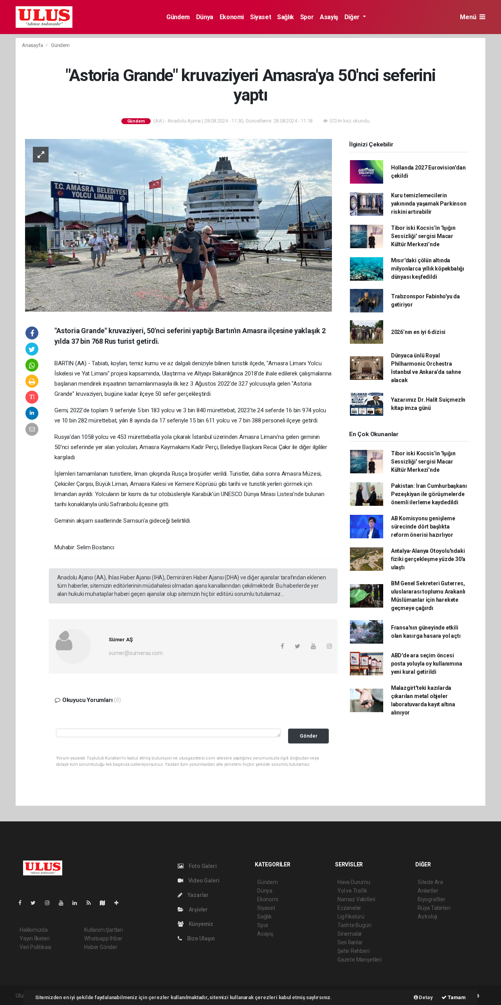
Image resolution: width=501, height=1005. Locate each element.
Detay (425, 997)
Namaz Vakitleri (356, 899)
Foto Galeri (202, 866)
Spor (307, 17)
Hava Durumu (353, 882)
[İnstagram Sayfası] (50, 903)
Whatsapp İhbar (103, 938)
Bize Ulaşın (200, 938)
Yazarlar (197, 895)
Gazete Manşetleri (359, 959)
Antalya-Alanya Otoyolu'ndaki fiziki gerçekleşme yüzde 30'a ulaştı (428, 559)
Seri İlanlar (350, 942)
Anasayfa (33, 45)
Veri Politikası (35, 947)
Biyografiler (431, 899)
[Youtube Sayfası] (64, 903)
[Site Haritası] (106, 903)
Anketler (428, 891)
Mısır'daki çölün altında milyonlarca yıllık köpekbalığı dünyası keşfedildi (427, 268)
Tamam (456, 997)
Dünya (204, 17)
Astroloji (427, 916)
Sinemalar (349, 934)
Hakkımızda (34, 930)
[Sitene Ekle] (119, 903)
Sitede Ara (430, 882)
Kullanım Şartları (103, 930)
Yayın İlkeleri (34, 938)
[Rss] (92, 903)
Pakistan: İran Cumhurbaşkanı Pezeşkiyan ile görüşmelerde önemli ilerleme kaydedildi (429, 494)
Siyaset (260, 17)
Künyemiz (200, 924)
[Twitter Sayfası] (36, 903)
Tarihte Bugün (354, 925)
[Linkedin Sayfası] (77, 903)
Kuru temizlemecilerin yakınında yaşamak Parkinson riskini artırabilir (429, 203)
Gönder (308, 736)
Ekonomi (232, 17)
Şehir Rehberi (353, 951)
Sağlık (285, 17)
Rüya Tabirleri (434, 908)
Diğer (352, 17)
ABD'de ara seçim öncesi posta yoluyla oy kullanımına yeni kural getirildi (426, 663)
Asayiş (329, 17)
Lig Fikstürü (350, 916)
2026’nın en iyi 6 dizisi (418, 332)
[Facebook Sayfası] (23, 903)
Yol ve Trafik (352, 891)
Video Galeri (203, 880)
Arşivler (197, 909)
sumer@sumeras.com (136, 653)
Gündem (178, 17)
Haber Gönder (100, 947)
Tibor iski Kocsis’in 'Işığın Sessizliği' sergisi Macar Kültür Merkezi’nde (423, 236)
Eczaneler (349, 908)
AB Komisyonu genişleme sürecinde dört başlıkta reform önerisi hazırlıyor (423, 526)
